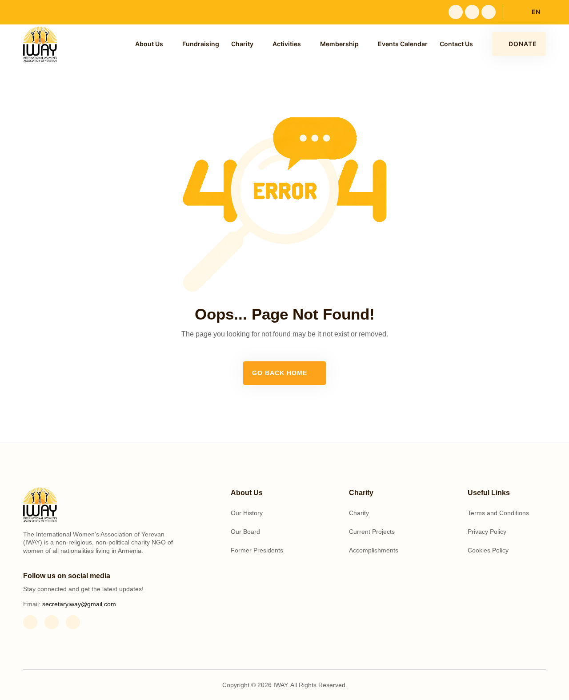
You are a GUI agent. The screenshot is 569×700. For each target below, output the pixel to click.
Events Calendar (403, 44)
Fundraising (200, 44)
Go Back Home (280, 372)
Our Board (245, 531)
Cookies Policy (488, 550)
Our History (247, 512)
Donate (523, 44)
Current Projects (372, 531)
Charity (242, 44)
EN (536, 12)
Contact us (456, 44)
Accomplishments (373, 550)
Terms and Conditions (498, 512)
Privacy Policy (487, 531)
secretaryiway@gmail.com (79, 604)
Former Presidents (257, 550)
